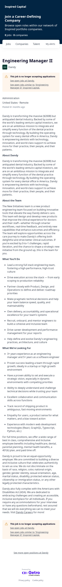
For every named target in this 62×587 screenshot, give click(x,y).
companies (21, 44)
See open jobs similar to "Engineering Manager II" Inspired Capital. (29, 86)
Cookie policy (37, 580)
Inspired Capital (15, 6)
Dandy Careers (24, 512)
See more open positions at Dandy (31, 552)
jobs (8, 44)
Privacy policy (24, 580)
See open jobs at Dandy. (22, 80)
